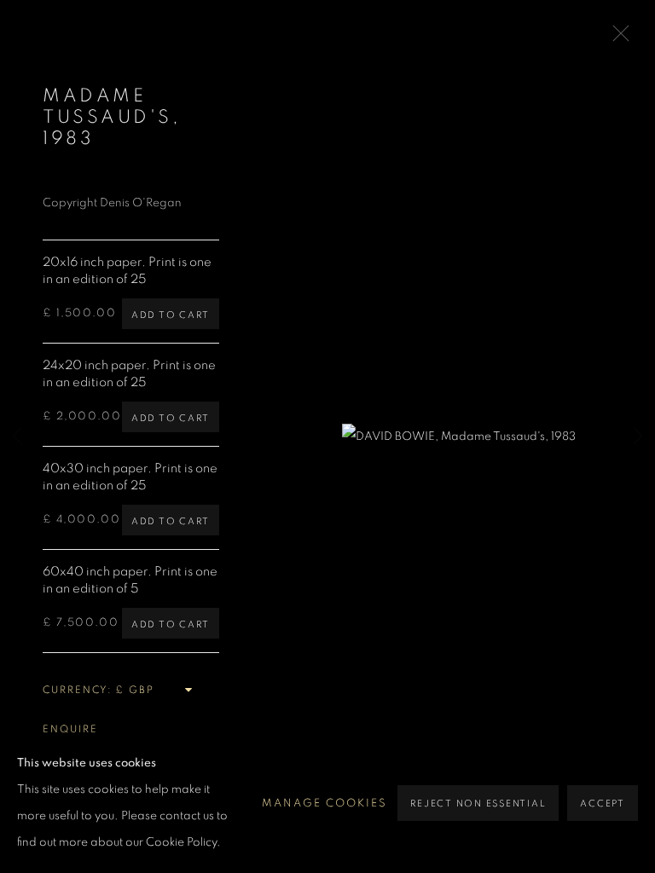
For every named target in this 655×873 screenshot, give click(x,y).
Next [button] (638, 437)
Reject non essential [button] (478, 803)
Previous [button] (17, 437)
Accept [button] (602, 803)
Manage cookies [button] (324, 803)
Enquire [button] (70, 729)
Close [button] (616, 38)
